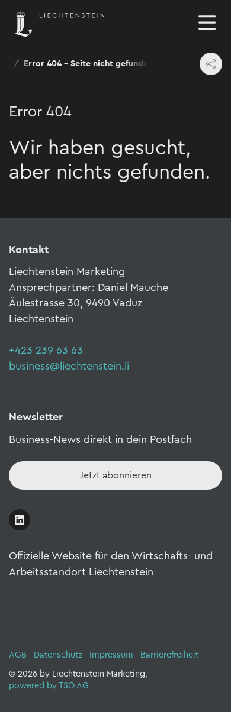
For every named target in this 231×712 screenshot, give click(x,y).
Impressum (111, 654)
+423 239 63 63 (46, 350)
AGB (18, 654)
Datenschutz (58, 654)
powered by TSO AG (49, 685)
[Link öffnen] (19, 519)
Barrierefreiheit (169, 654)
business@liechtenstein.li (69, 366)
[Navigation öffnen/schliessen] (207, 23)
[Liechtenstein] (59, 23)
